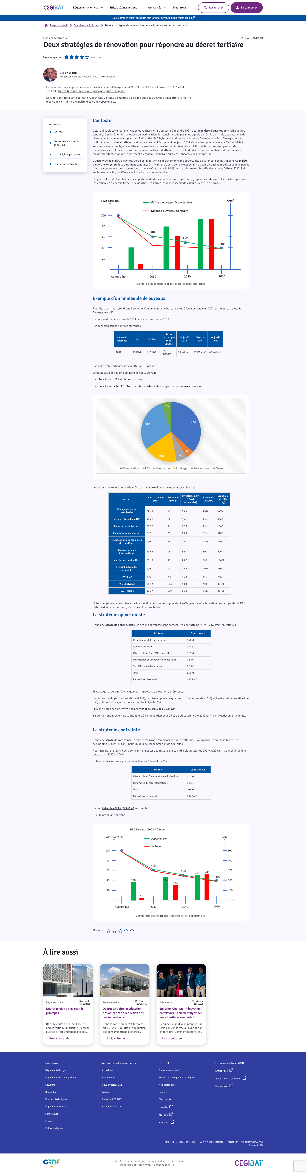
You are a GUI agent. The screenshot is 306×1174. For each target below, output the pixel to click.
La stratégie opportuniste (66, 154)
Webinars (107, 1092)
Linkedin (163, 1107)
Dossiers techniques (86, 25)
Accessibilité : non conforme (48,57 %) (245, 1141)
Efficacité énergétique (123, 8)
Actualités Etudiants (113, 1106)
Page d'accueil (59, 25)
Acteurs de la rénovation (228, 1078)
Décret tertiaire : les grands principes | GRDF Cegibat (91, 91)
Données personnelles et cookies (180, 1141)
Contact (163, 1092)
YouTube (163, 1115)
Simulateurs (180, 8)
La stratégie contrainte (65, 164)
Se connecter (249, 8)
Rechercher (216, 8)
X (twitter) (164, 1122)
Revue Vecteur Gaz (112, 1084)
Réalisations (51, 1092)
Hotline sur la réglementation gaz (176, 1077)
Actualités (154, 8)
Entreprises (221, 1070)
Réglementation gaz (85, 8)
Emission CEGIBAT (112, 1099)
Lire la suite (56, 1038)
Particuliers (221, 1086)
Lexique (49, 1121)
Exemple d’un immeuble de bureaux (66, 143)
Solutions (50, 1084)
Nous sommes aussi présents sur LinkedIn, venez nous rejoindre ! (150, 18)
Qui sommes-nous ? (169, 1070)
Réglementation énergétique (60, 1077)
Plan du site (165, 1099)
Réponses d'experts (56, 1106)
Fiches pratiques (54, 1128)
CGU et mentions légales (211, 1141)
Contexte (58, 131)
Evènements (108, 1077)
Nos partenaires (167, 1084)
